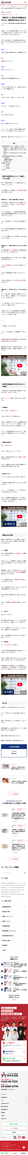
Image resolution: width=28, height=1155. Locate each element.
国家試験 (18, 887)
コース (2, 1100)
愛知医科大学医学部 (6, 896)
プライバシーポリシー (6, 1143)
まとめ (3, 169)
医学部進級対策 (6, 926)
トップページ (3, 1094)
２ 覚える (6, 166)
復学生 (12, 885)
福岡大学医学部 (20, 894)
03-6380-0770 (9, 1086)
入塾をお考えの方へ (5, 1103)
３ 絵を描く (7, 168)
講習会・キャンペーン (7, 916)
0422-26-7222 (9, 1081)
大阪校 (22, 890)
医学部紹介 (5, 945)
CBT (7, 887)
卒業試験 (13, 887)
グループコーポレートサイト (8, 1144)
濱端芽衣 (7, 892)
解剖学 (22, 887)
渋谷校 (9, 890)
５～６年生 (3, 885)
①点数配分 (6, 158)
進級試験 (3, 887)
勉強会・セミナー (6, 921)
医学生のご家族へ (6, 940)
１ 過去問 (6, 164)
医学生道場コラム (4, 1109)
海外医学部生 (22, 885)
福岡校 (2, 892)
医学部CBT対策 (6, 911)
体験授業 (3, 883)
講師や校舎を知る (4, 1106)
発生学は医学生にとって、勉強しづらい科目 (13, 146)
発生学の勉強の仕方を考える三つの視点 (12, 156)
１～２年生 (15, 14)
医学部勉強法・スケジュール (6, 14)
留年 (7, 883)
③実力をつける (7, 161)
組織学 (2, 890)
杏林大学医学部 (4, 894)
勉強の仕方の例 (6, 163)
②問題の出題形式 (8, 159)
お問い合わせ (3, 1118)
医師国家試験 (11, 883)
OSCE (9, 887)
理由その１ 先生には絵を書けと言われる (14, 148)
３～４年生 (23, 883)
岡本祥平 (17, 892)
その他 (3, 950)
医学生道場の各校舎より (8, 935)
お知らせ (3, 1115)
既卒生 (8, 885)
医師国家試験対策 (6, 907)
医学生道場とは (4, 1097)
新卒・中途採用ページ (6, 1146)
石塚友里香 (12, 892)
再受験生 (16, 885)
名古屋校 (19, 890)
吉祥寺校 (14, 890)
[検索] (25, 873)
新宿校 (6, 890)
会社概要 (3, 1112)
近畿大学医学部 (12, 894)
